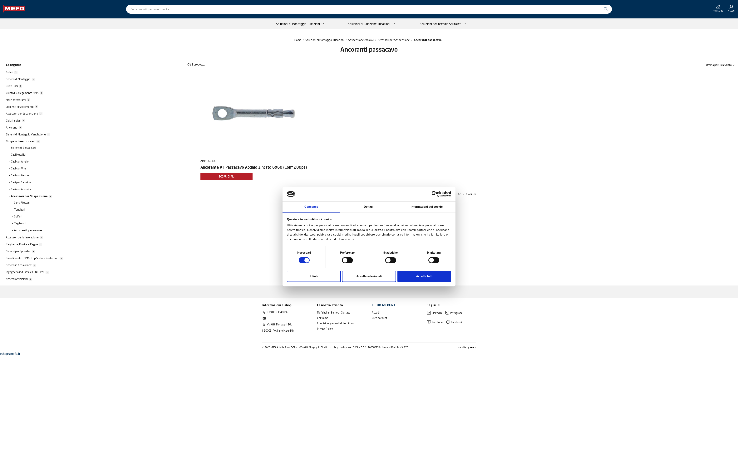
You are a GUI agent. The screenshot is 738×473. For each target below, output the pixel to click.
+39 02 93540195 (277, 312)
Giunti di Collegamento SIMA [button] (22, 93)
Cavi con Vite (18, 168)
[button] (20, 141)
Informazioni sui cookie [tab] (426, 206)
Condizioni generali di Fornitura (335, 323)
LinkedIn (436, 313)
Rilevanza (726, 64)
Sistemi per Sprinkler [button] (18, 251)
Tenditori (19, 209)
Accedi (376, 312)
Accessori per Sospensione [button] (22, 113)
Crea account (379, 317)
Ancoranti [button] (11, 127)
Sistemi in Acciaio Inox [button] (19, 265)
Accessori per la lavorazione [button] (22, 237)
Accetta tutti (424, 276)
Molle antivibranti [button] (16, 99)
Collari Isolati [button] (13, 120)
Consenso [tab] (311, 206)
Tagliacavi (20, 223)
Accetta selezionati (369, 276)
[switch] (347, 260)
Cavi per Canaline (21, 182)
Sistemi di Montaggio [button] (18, 79)
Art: (203, 161)
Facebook (456, 322)
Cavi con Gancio (20, 175)
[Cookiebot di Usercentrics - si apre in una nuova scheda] (434, 194)
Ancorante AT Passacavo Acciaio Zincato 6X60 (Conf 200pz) (253, 168)
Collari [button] (9, 72)
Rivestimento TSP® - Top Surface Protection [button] (32, 258)
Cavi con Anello (20, 161)
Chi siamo (322, 317)
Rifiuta (313, 276)
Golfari (18, 216)
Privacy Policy (325, 328)
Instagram (456, 313)
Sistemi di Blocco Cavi (23, 147)
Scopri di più (226, 176)
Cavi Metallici (18, 154)
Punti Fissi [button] (12, 86)
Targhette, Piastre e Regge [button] (22, 244)
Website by (463, 347)
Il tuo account (383, 305)
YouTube (437, 322)
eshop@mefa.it (10, 354)
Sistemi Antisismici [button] (17, 278)
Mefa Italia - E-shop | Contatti (333, 312)
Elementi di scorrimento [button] (20, 106)
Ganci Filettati (22, 202)
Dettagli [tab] (369, 206)
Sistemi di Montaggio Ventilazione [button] (26, 134)
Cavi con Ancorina (21, 189)
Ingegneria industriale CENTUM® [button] (25, 272)
